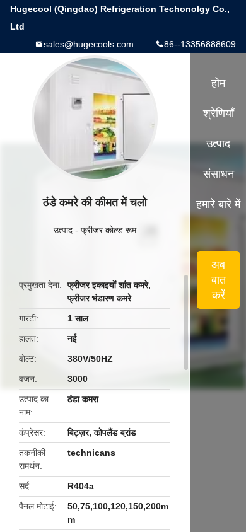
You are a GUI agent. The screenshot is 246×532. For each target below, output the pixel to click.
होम (218, 83)
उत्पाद (63, 230)
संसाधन (218, 174)
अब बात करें (218, 279)
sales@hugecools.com (89, 44)
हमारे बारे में (218, 204)
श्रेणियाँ (218, 113)
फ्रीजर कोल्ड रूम (108, 230)
